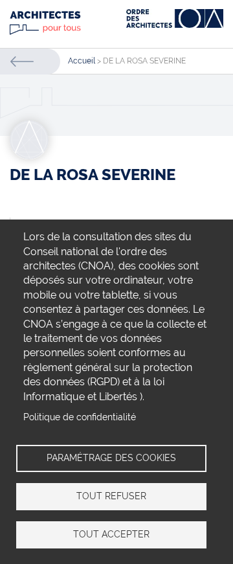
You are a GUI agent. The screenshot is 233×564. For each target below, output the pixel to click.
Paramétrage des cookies (111, 458)
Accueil (81, 60)
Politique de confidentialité (79, 417)
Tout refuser (111, 496)
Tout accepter (111, 534)
